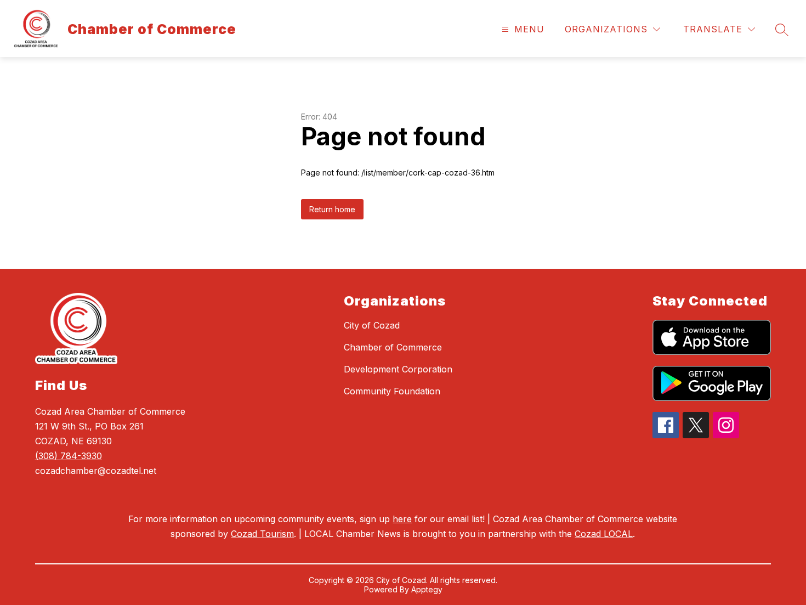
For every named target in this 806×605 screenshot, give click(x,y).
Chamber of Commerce (393, 347)
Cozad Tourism (262, 533)
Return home (332, 209)
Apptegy (426, 589)
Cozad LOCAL (604, 533)
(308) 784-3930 (68, 455)
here (402, 518)
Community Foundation (392, 391)
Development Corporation (398, 369)
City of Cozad (372, 325)
